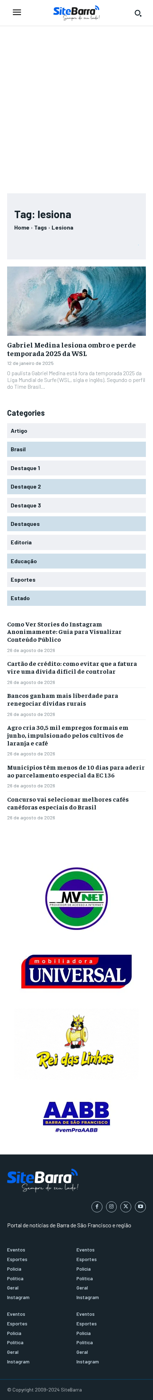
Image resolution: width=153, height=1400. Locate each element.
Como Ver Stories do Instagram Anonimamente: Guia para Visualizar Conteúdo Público (64, 631)
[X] (125, 1206)
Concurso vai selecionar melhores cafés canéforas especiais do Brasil (68, 803)
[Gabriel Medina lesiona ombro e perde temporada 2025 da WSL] (76, 301)
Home (22, 227)
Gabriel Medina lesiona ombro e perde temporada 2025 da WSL (71, 348)
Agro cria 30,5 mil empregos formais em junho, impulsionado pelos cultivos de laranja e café (67, 735)
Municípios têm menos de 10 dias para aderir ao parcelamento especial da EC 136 (76, 771)
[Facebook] (96, 1206)
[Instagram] (111, 1206)
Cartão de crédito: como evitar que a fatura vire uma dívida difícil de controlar (72, 667)
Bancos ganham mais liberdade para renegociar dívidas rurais (62, 699)
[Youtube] (140, 1206)
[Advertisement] (76, 106)
